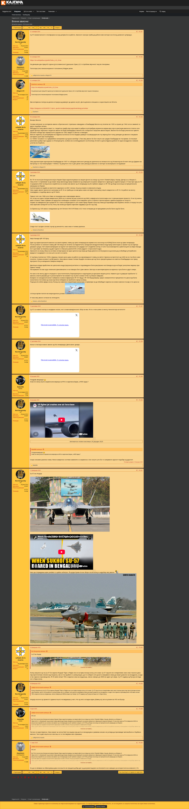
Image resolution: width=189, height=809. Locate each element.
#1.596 (141, 235)
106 (33, 27)
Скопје (26, 52)
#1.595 (141, 172)
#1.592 (141, 57)
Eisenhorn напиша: (37, 84)
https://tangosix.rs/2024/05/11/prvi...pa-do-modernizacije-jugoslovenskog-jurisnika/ (59, 108)
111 (52, 27)
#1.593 (141, 80)
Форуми (17, 11)
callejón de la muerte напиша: (40, 687)
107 (37, 27)
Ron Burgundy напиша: (38, 651)
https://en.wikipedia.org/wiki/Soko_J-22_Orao (45, 60)
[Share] (137, 32)
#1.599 (141, 376)
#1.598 (141, 341)
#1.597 (141, 306)
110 (48, 27)
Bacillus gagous (17, 24)
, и (40, 301)
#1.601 (141, 470)
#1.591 (141, 31)
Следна (57, 27)
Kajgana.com (6, 11)
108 (40, 27)
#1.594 (141, 117)
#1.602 (141, 647)
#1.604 (141, 709)
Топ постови (41, 11)
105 (29, 27)
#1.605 (141, 742)
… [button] (25, 27)
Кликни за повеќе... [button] (86, 667)
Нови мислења (16, 15)
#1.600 (141, 400)
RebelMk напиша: (36, 449)
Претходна (17, 27)
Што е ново (28, 11)
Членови (51, 11)
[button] (33, 11)
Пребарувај (26, 15)
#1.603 (141, 683)
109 (44, 27)
